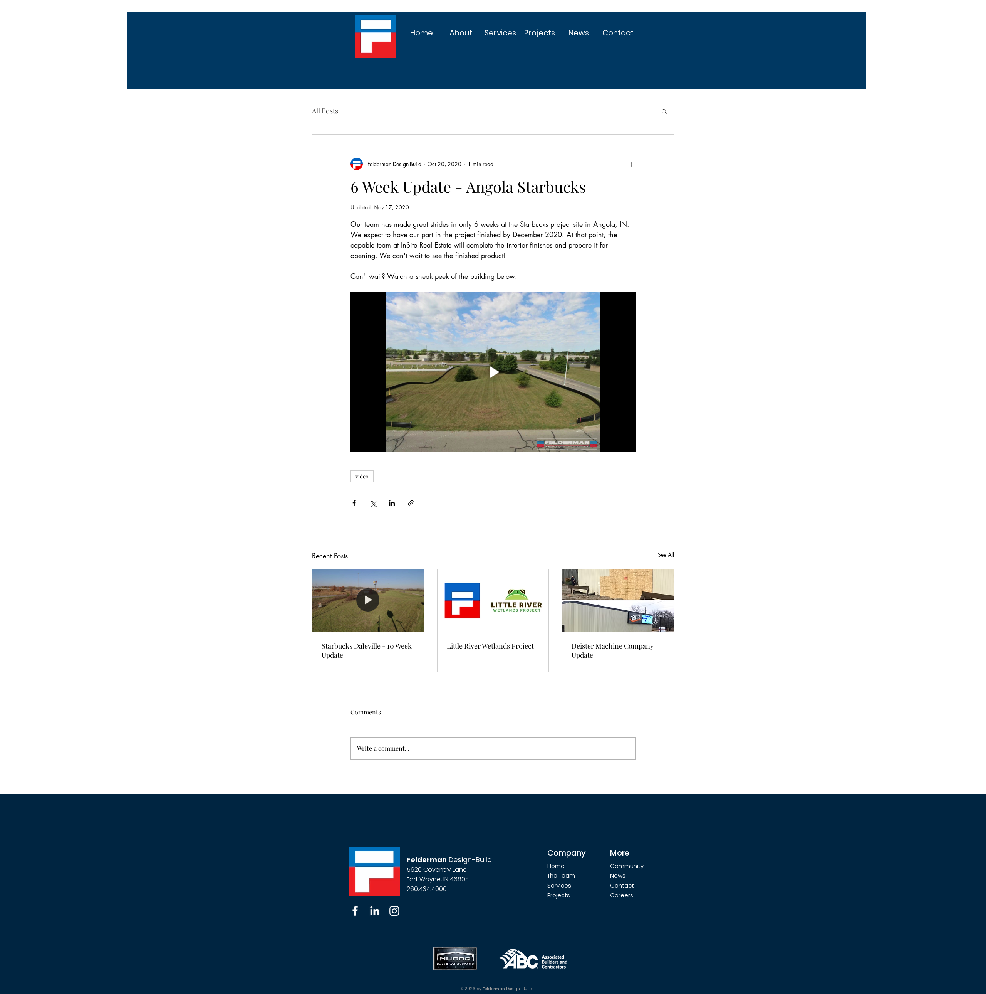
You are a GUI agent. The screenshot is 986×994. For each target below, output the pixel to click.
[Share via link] (410, 503)
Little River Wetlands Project (490, 645)
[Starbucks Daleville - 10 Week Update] (368, 600)
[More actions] (631, 163)
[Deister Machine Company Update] (618, 600)
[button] (461, 33)
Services (559, 885)
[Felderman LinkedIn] (374, 910)
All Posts (325, 110)
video (362, 476)
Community (627, 866)
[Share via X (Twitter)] (373, 503)
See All (666, 554)
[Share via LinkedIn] (392, 503)
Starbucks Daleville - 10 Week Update (367, 650)
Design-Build (449, 859)
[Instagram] (394, 910)
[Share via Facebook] (354, 503)
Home (556, 866)
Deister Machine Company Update (613, 650)
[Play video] (493, 372)
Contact (622, 885)
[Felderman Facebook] (355, 910)
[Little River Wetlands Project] (493, 600)
